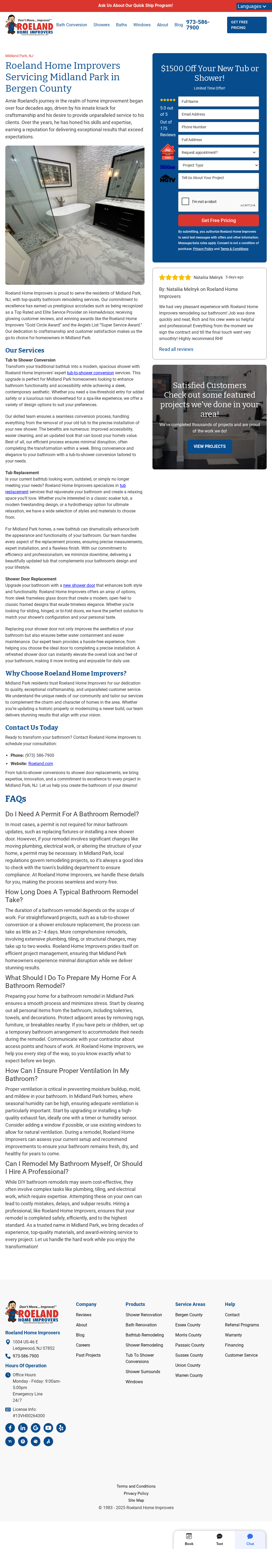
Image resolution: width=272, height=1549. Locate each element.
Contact (232, 1314)
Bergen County (189, 1314)
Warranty (233, 1335)
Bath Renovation (141, 1324)
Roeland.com (40, 763)
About (162, 24)
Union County (188, 1365)
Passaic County (190, 1345)
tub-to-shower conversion (90, 372)
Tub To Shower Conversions (140, 1358)
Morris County (188, 1335)
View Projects (210, 446)
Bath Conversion (71, 24)
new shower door (79, 585)
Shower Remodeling (144, 1345)
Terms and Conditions (136, 1486)
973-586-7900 (198, 25)
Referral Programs (242, 1324)
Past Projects (88, 1355)
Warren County (189, 1375)
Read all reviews (176, 349)
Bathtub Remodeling (145, 1335)
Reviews (83, 1314)
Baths (121, 24)
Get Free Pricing (239, 25)
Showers (102, 24)
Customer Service (241, 1355)
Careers (83, 1345)
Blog (179, 24)
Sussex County (189, 1355)
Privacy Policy (203, 249)
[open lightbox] (74, 215)
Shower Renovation (144, 1314)
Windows (134, 1381)
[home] (29, 25)
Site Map (136, 1500)
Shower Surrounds (143, 1371)
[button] (218, 152)
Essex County (188, 1324)
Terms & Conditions (234, 249)
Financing (234, 1345)
